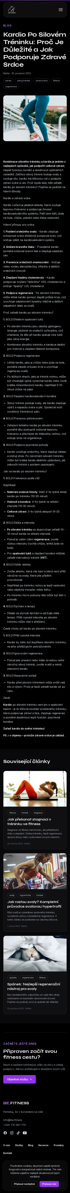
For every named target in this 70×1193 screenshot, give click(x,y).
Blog (30, 1145)
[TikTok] (18, 1133)
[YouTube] (25, 1133)
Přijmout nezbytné (24, 1184)
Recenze (43, 1145)
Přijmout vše (49, 1184)
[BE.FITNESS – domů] (12, 10)
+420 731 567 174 (14, 1125)
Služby (19, 1145)
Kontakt (7, 1153)
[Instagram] (12, 1133)
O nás (6, 1145)
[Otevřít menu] (60, 9)
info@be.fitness (12, 1120)
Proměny (59, 1145)
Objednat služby (17, 1079)
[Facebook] (5, 1133)
